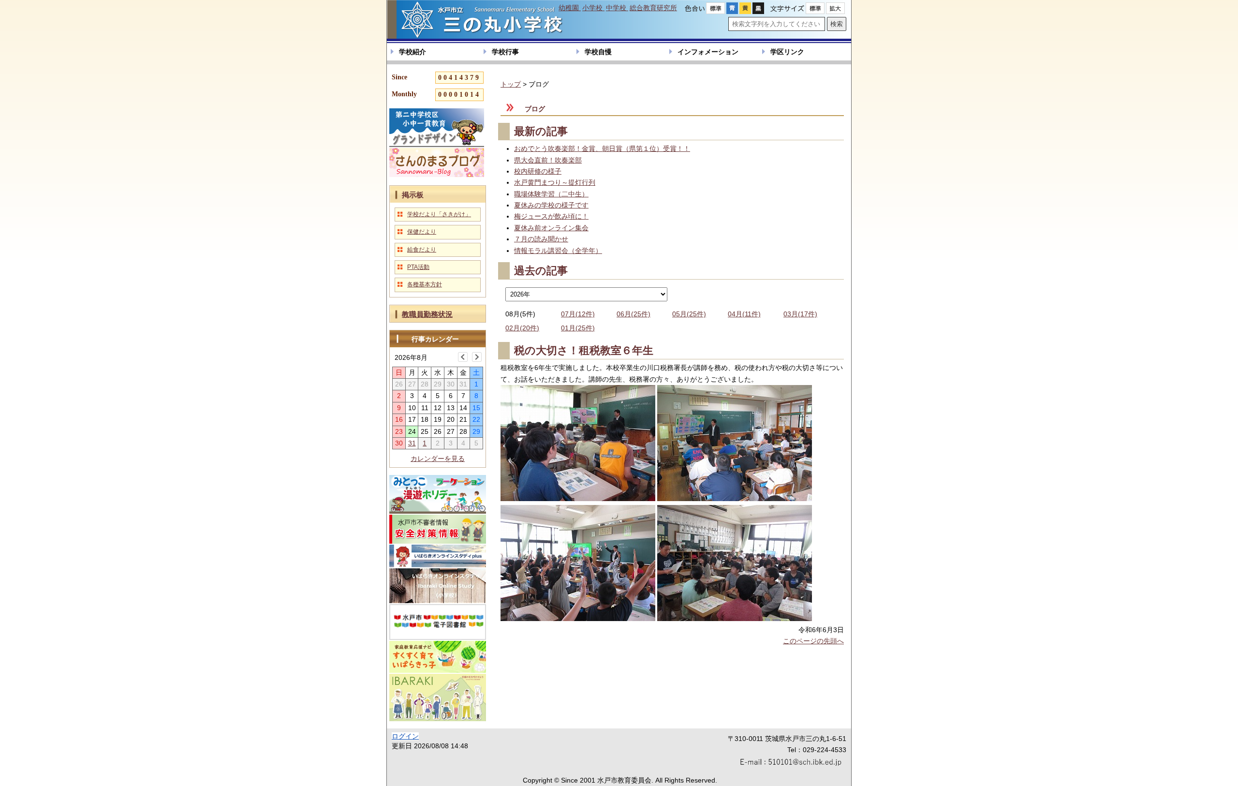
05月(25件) (689, 314)
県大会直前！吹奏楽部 (548, 160)
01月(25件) (578, 328)
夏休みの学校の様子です (551, 205)
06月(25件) (633, 314)
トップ (511, 84)
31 (412, 443)
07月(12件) (578, 314)
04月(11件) (744, 314)
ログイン (405, 736)
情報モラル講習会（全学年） (558, 250)
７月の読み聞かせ (541, 239)
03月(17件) (800, 314)
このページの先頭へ (813, 641)
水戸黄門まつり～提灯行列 (554, 182)
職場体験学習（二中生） (551, 194)
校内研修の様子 (537, 171)
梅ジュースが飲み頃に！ (551, 216)
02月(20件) (522, 328)
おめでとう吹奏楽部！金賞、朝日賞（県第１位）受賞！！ (602, 148)
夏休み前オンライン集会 (551, 228)
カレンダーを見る (438, 458)
